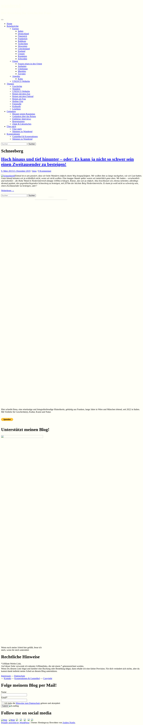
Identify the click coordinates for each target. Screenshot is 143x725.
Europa (15, 28)
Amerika (16, 76)
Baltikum (22, 41)
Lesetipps (16, 109)
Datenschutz (19, 676)
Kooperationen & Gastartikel (27, 678)
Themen (10, 84)
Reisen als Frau (19, 99)
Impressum (6, 676)
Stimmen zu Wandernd (22, 131)
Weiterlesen (7, 190)
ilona (34, 171)
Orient (15, 61)
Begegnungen (18, 121)
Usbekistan (23, 69)
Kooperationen (13, 134)
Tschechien (23, 43)
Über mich (11, 126)
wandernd (11, 5)
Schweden (22, 59)
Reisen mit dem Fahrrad (22, 96)
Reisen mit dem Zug (21, 94)
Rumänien (22, 56)
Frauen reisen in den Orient (30, 64)
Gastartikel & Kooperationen (25, 136)
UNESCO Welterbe (21, 81)
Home (9, 23)
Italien (20, 31)
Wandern (16, 89)
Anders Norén (68, 722)
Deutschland (23, 33)
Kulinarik (16, 106)
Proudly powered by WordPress (15, 722)
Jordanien (22, 66)
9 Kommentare (44, 171)
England (21, 51)
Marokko (22, 71)
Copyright (47, 678)
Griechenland (24, 49)
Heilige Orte (17, 101)
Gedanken (11, 111)
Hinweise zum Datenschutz (28, 703)
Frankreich (22, 38)
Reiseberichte (13, 26)
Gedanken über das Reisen (24, 116)
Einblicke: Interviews (21, 119)
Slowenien (22, 46)
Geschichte (17, 86)
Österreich (22, 36)
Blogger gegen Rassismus (23, 114)
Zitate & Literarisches (21, 124)
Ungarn (21, 54)
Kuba (20, 79)
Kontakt (7, 678)
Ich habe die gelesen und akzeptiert (32, 703)
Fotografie (16, 104)
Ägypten (22, 74)
